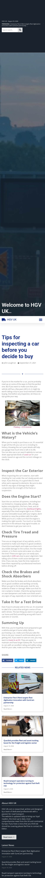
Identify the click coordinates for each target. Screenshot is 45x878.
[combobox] (10, 30)
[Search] (20, 30)
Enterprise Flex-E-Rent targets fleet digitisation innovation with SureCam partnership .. (21, 25)
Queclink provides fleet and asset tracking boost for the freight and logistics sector (21, 741)
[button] (40, 319)
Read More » (8, 709)
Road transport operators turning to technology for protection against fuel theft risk (22, 783)
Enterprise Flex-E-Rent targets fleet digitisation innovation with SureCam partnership (19, 700)
